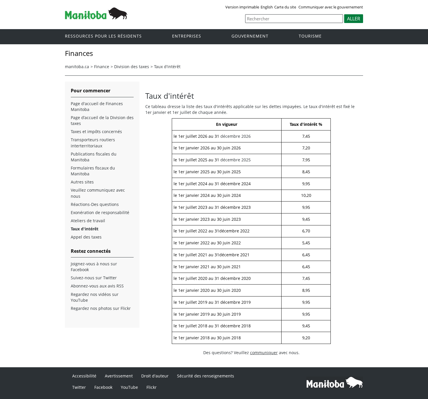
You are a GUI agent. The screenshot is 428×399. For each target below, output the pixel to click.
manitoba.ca (77, 66)
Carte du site (285, 7)
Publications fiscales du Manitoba (93, 157)
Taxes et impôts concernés (96, 131)
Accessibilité (84, 376)
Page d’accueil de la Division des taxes (102, 120)
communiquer (264, 352)
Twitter (79, 387)
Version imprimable (242, 7)
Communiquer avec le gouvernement (330, 7)
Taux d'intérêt (167, 66)
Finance (101, 66)
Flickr (151, 387)
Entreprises (186, 36)
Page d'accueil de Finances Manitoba (97, 106)
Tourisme (310, 36)
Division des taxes (131, 66)
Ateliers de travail (88, 220)
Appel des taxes (86, 237)
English (267, 7)
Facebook (103, 387)
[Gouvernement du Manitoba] (96, 17)
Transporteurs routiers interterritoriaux (93, 142)
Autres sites (82, 182)
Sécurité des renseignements (205, 376)
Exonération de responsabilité (100, 212)
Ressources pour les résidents (103, 36)
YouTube (129, 387)
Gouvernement (249, 36)
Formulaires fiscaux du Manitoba (93, 170)
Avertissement (119, 376)
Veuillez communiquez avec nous (98, 193)
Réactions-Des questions (95, 204)
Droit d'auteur (155, 376)
